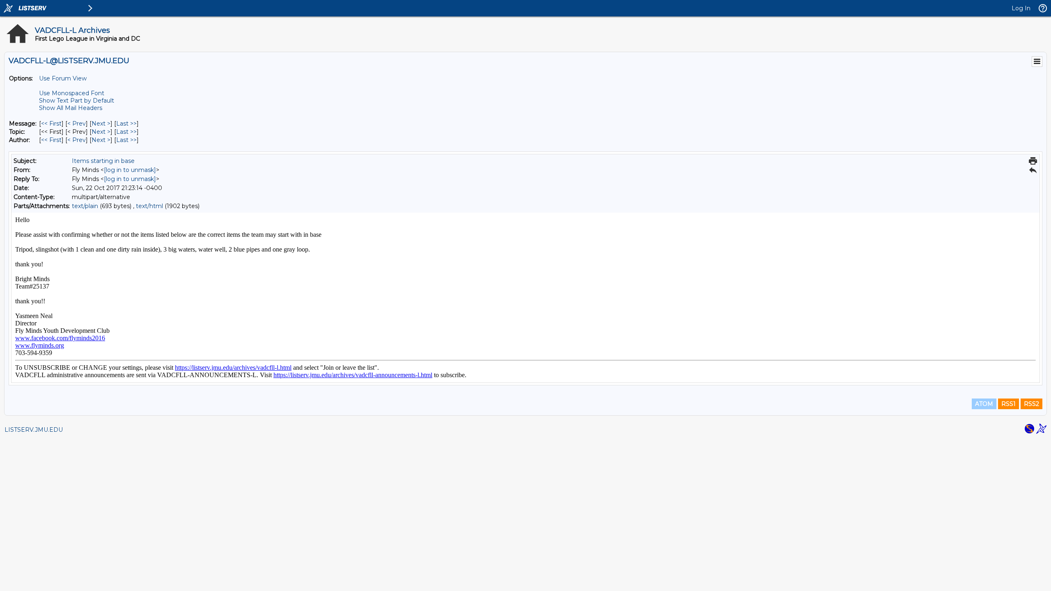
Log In (1021, 8)
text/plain (85, 206)
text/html (149, 206)
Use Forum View (63, 78)
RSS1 (1008, 404)
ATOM (984, 404)
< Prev (76, 123)
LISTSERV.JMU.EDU (34, 429)
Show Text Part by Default (76, 100)
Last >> (126, 123)
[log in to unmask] (130, 170)
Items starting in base (103, 161)
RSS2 (1031, 404)
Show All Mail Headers (70, 108)
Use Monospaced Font (71, 93)
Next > (101, 123)
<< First (51, 123)
